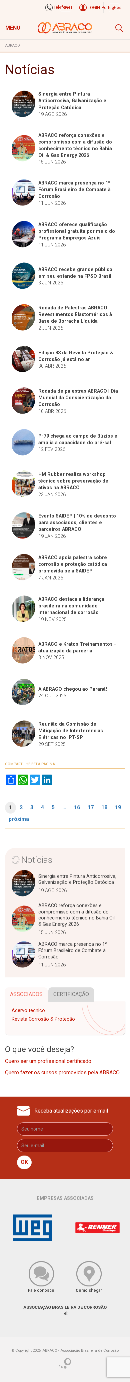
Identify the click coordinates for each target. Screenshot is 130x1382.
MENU (12, 28)
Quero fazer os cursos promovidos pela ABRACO (62, 1072)
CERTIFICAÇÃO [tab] (71, 994)
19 (118, 807)
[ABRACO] (65, 27)
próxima (19, 819)
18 (104, 807)
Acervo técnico (28, 1010)
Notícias (36, 860)
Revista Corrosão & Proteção (43, 1019)
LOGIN (93, 7)
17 (91, 807)
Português (111, 7)
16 (77, 807)
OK (24, 1162)
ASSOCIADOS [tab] (26, 994)
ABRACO (12, 45)
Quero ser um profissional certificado (48, 1061)
